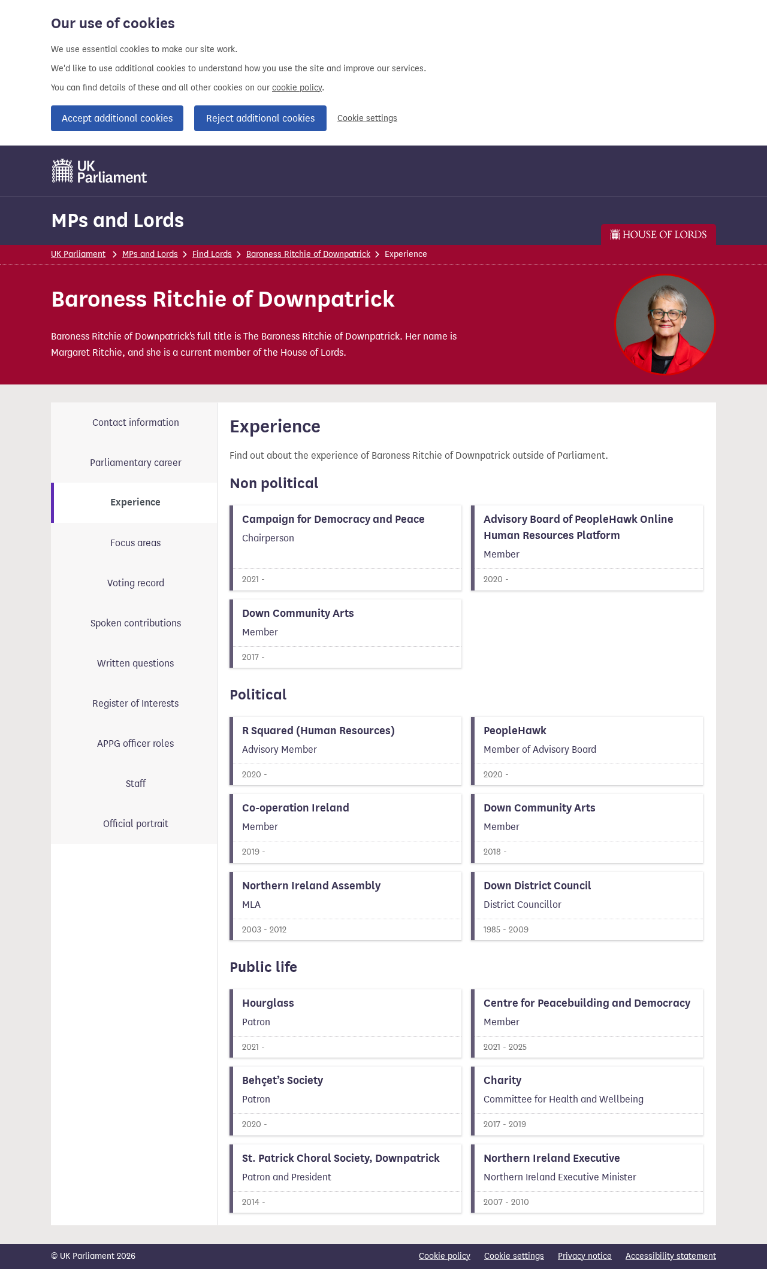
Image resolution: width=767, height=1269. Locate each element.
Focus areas (135, 543)
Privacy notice (585, 1256)
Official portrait (135, 823)
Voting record (135, 583)
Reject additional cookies (260, 118)
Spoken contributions (135, 623)
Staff (136, 783)
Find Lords (212, 254)
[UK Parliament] (100, 171)
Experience (135, 502)
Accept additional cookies (117, 118)
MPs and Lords (117, 220)
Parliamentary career (136, 462)
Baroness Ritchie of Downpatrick (308, 254)
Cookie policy (444, 1256)
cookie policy (297, 88)
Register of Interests (135, 703)
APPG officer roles (135, 743)
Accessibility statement (671, 1256)
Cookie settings (367, 118)
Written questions (135, 663)
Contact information (135, 422)
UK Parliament (78, 254)
